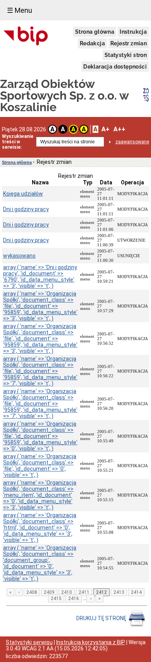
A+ (105, 129)
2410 (66, 592)
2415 (56, 598)
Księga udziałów (23, 194)
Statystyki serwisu (29, 642)
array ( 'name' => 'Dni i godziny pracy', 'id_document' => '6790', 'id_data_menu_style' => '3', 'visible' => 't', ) (40, 276)
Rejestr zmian (128, 43)
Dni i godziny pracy (26, 209)
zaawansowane (132, 141)
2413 (118, 592)
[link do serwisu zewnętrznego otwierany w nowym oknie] (26, 36)
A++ (119, 129)
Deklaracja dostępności (115, 67)
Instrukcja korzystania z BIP (90, 642)
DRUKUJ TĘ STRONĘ (101, 618)
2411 (84, 592)
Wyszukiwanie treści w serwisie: (17, 142)
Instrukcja (133, 32)
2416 (73, 598)
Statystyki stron (126, 55)
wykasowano (19, 256)
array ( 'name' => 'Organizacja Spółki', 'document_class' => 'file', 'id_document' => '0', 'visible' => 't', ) (39, 465)
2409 (49, 592)
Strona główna (94, 32)
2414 (136, 592)
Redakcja (92, 43)
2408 (31, 592)
